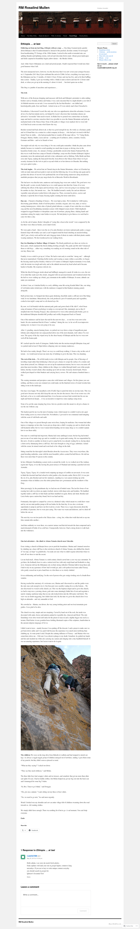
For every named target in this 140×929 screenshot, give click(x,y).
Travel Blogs (73, 36)
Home (23, 36)
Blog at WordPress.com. (115, 924)
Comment (83, 911)
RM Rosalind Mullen (34, 7)
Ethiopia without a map (105, 60)
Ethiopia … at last (103, 58)
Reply (28, 877)
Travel (65, 36)
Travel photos (83, 36)
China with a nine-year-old (106, 56)
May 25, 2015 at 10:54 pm (34, 858)
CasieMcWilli (32, 855)
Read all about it (44, 36)
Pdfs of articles (56, 36)
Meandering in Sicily (104, 50)
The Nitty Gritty (32, 36)
